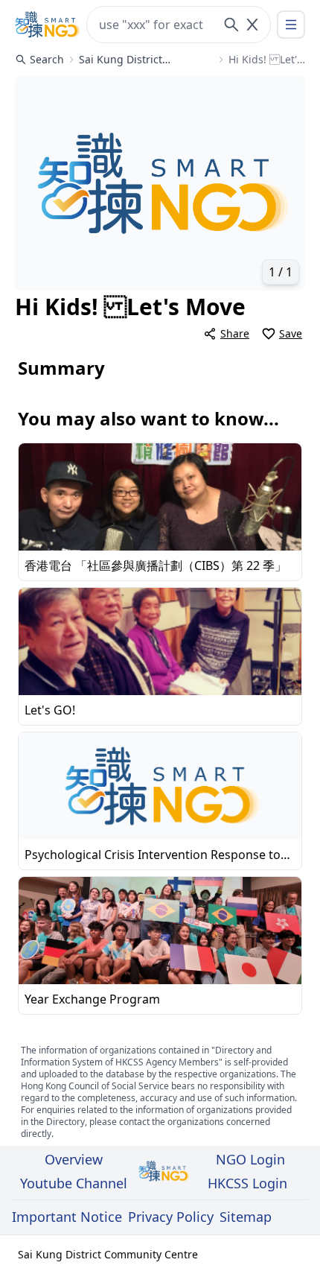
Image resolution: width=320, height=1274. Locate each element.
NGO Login (250, 1159)
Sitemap (246, 1217)
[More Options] (291, 24)
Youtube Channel (73, 1183)
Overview (74, 1159)
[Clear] (252, 25)
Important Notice (67, 1217)
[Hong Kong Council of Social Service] (47, 24)
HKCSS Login (247, 1183)
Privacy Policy (171, 1217)
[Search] (231, 25)
